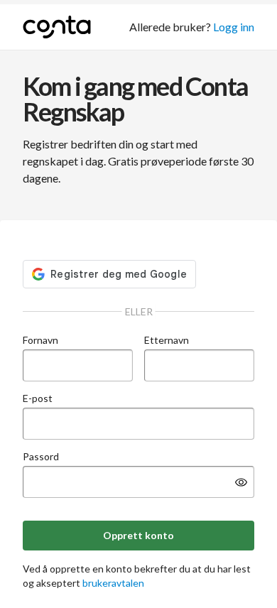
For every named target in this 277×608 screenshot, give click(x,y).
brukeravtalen (113, 583)
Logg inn (233, 26)
